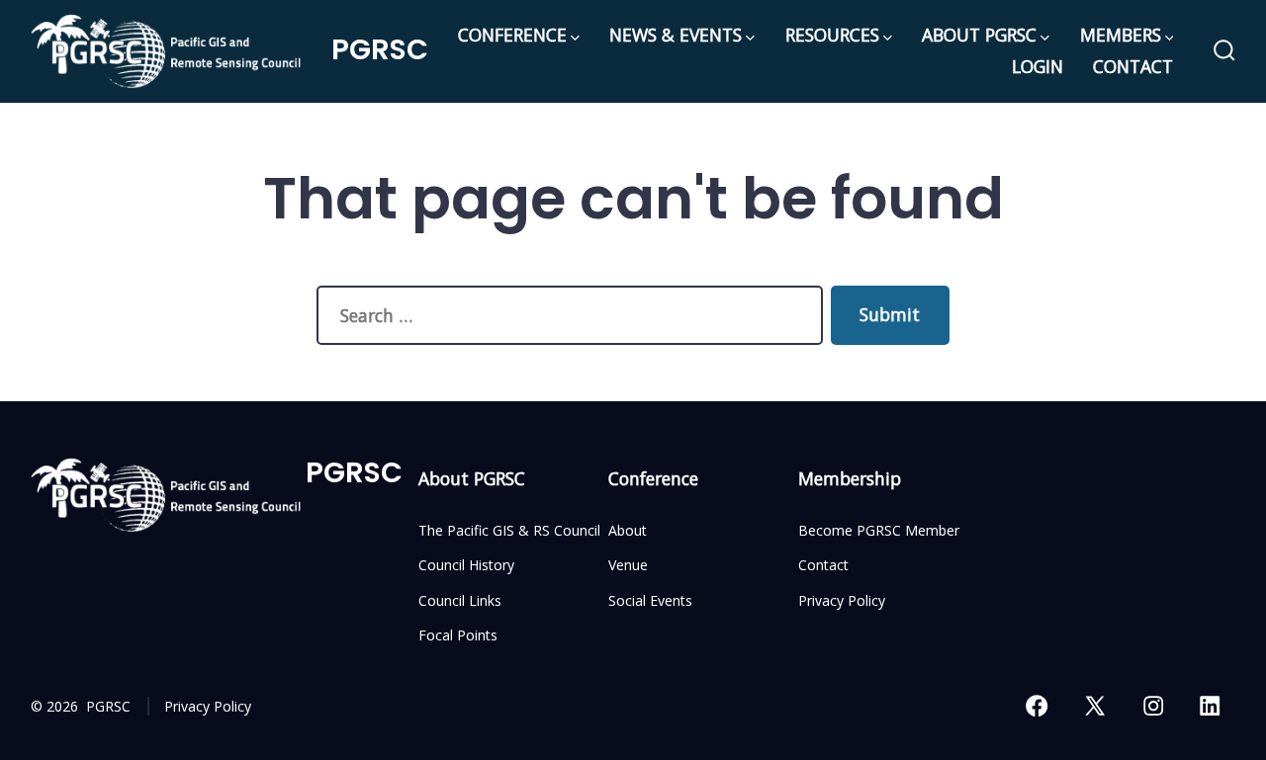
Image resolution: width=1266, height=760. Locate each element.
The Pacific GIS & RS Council (509, 530)
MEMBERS (1120, 34)
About (627, 530)
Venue (628, 564)
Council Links (459, 600)
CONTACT (1133, 66)
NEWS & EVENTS (675, 34)
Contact (823, 564)
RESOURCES (832, 34)
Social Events (650, 600)
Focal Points (457, 635)
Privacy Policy (841, 600)
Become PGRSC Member (878, 530)
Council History (466, 564)
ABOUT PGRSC (979, 34)
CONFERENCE (512, 34)
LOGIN (1037, 66)
